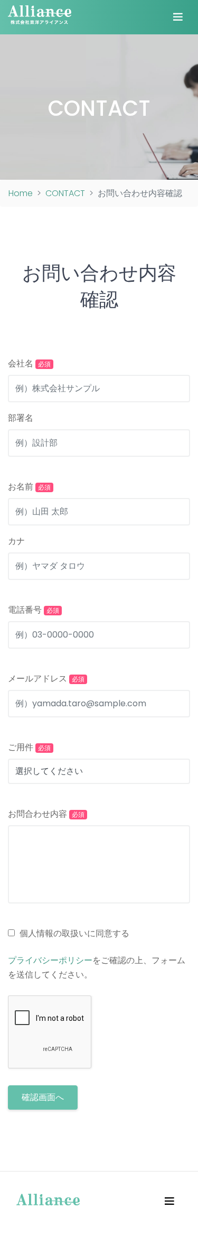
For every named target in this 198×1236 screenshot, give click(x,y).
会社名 (29, 363)
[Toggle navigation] (178, 16)
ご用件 (29, 747)
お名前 (29, 487)
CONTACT (99, 108)
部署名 (20, 418)
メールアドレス (46, 678)
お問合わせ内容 (46, 814)
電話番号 (33, 610)
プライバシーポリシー (50, 960)
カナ (16, 541)
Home (20, 193)
